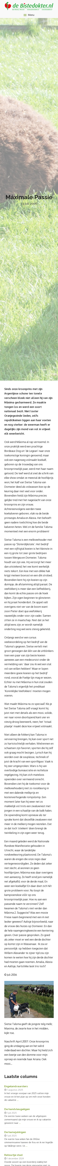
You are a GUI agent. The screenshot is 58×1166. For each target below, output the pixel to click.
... (18, 1099)
